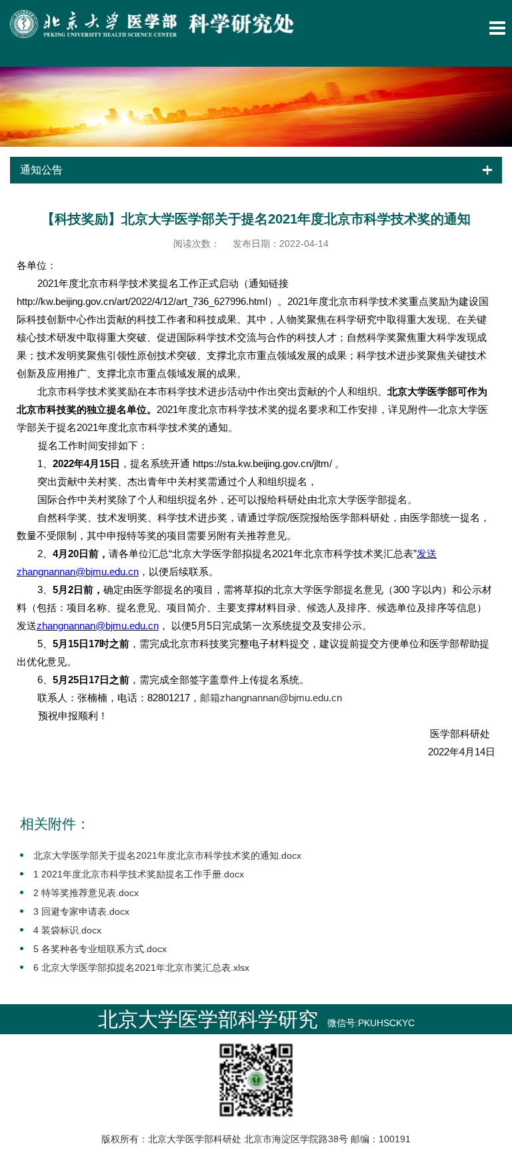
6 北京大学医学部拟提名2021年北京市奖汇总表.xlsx (141, 967)
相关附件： (55, 823)
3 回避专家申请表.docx (81, 911)
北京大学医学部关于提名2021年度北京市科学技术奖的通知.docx (167, 855)
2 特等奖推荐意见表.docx (86, 892)
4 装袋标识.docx (67, 930)
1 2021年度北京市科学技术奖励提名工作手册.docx (138, 874)
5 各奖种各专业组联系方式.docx (100, 948)
